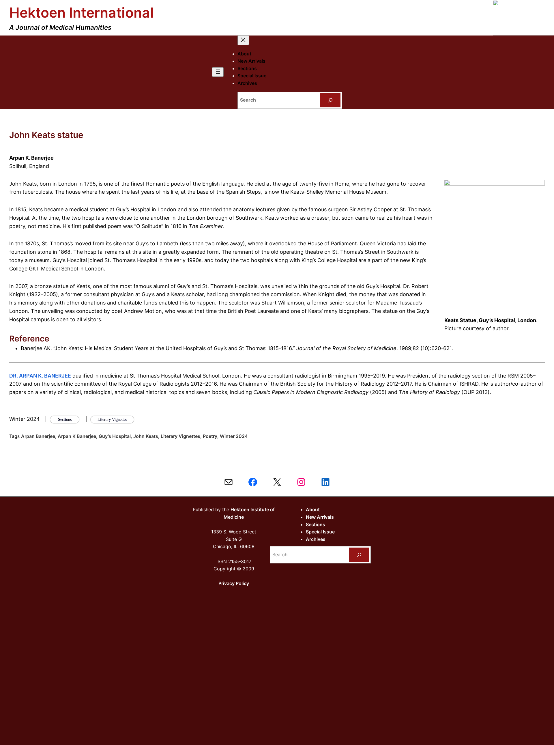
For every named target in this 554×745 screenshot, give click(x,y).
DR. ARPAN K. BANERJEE (40, 376)
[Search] (330, 100)
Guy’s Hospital (115, 436)
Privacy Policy (233, 583)
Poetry (210, 436)
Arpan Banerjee (38, 436)
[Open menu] (218, 72)
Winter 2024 (234, 436)
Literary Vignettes (180, 436)
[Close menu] (243, 40)
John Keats (145, 436)
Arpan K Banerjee (77, 436)
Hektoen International (81, 12)
